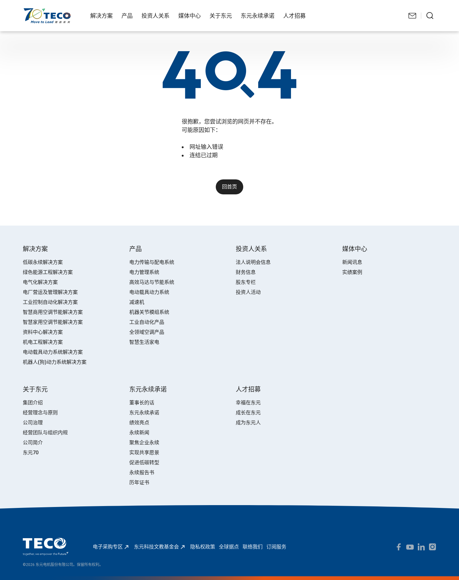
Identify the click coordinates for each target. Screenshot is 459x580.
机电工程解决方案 (43, 342)
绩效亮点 (139, 423)
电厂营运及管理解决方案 (50, 292)
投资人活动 (248, 292)
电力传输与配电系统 (151, 262)
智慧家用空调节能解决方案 (53, 322)
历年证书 (139, 482)
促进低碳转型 (144, 462)
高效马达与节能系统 (151, 282)
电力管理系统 (144, 272)
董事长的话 (141, 403)
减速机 (136, 302)
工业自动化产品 (146, 322)
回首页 (229, 187)
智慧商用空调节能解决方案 (53, 312)
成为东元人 (248, 423)
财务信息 (246, 272)
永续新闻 (139, 433)
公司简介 (33, 443)
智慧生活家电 (144, 342)
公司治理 (33, 423)
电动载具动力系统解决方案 (53, 352)
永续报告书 (141, 472)
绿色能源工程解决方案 (48, 272)
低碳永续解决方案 (43, 262)
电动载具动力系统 (149, 292)
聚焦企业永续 (144, 443)
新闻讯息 (352, 262)
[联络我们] (412, 15)
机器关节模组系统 (149, 312)
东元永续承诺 (144, 413)
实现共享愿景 (144, 453)
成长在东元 (248, 413)
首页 (28, 11)
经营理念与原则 (40, 413)
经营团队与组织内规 (45, 433)
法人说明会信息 (253, 262)
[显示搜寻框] (430, 15)
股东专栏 (246, 282)
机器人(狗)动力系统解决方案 (54, 362)
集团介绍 (33, 403)
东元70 (30, 453)
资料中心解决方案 (43, 332)
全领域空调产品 (146, 332)
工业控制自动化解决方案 (50, 302)
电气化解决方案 (40, 282)
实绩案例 (352, 272)
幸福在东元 (248, 403)
